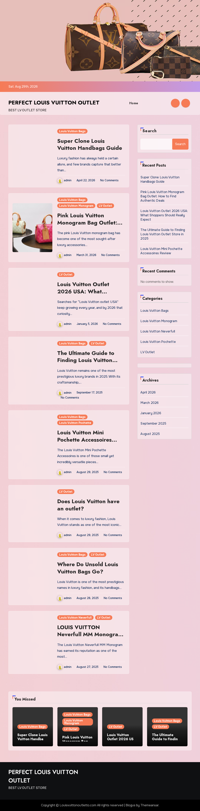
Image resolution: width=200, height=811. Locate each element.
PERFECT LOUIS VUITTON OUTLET (53, 103)
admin (67, 180)
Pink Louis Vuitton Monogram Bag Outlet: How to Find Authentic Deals (87, 226)
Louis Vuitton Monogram (76, 205)
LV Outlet (105, 205)
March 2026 (149, 403)
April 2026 (148, 392)
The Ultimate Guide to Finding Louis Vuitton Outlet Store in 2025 (85, 360)
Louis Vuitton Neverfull (75, 617)
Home (133, 103)
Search (149, 131)
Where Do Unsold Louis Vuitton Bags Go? (87, 567)
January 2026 (150, 413)
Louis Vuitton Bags (72, 131)
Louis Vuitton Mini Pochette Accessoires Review (84, 439)
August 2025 (150, 434)
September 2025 (153, 423)
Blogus (130, 805)
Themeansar (149, 805)
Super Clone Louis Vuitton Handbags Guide (89, 144)
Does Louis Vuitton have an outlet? (88, 504)
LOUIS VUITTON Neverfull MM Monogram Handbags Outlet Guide (90, 634)
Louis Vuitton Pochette (75, 423)
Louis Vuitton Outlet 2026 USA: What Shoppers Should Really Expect (88, 295)
